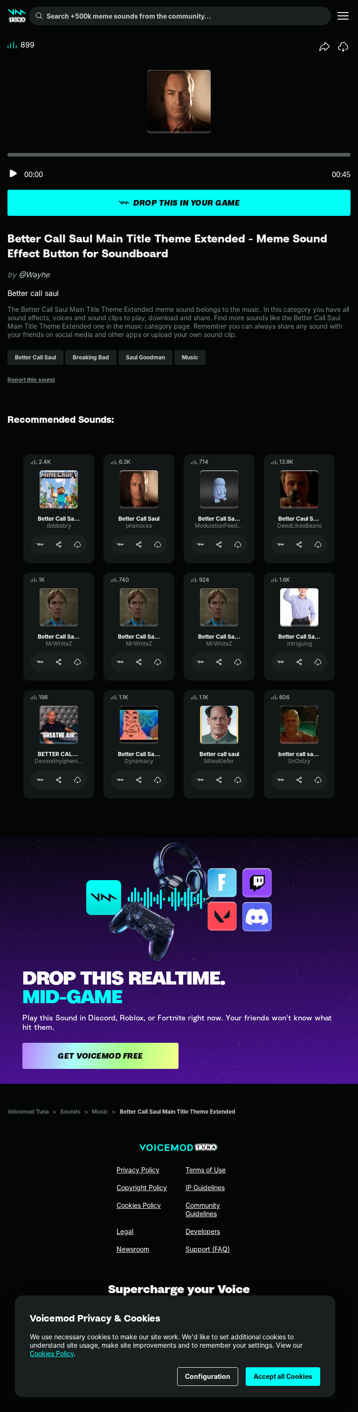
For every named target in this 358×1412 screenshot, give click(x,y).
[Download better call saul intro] (318, 780)
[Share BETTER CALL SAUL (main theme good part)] (58, 780)
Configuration (207, 1376)
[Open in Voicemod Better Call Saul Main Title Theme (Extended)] (40, 544)
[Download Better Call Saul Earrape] (157, 780)
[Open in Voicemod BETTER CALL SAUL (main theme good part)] (40, 780)
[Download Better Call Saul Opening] (237, 544)
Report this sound (31, 379)
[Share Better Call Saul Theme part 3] (139, 662)
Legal (125, 1231)
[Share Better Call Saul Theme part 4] (219, 662)
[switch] (13, 174)
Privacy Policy (138, 1170)
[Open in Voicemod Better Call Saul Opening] (200, 544)
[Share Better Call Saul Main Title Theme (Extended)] (58, 544)
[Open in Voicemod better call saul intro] (280, 780)
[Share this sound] (324, 46)
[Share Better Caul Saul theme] (299, 544)
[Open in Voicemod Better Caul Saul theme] (280, 544)
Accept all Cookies (283, 1376)
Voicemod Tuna (28, 1111)
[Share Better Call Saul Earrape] (139, 780)
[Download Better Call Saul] (157, 544)
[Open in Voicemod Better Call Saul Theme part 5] (40, 662)
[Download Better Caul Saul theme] (318, 544)
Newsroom (133, 1249)
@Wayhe (34, 274)
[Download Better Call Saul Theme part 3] (157, 662)
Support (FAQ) (208, 1249)
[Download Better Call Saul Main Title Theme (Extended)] (77, 544)
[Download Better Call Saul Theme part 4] (237, 662)
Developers (203, 1231)
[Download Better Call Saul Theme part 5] (77, 662)
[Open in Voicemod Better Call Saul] (120, 544)
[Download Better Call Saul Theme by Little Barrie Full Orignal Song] (318, 662)
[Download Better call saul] (237, 780)
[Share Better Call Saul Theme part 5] (58, 662)
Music (100, 1111)
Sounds (70, 1111)
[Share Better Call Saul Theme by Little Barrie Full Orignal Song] (299, 662)
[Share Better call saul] (219, 780)
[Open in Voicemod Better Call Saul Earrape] (120, 780)
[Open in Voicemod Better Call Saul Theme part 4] (200, 662)
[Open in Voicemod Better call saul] (200, 780)
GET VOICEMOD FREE (100, 1056)
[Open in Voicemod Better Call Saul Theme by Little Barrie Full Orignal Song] (280, 662)
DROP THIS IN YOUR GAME (186, 202)
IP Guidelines (205, 1188)
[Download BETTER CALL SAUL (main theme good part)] (77, 780)
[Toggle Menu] (343, 15)
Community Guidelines (203, 1209)
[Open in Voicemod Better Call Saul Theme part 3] (120, 662)
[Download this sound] (343, 46)
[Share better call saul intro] (299, 780)
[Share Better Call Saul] (139, 544)
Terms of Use (206, 1170)
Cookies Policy (52, 1353)
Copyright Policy (142, 1188)
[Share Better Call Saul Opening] (219, 544)
